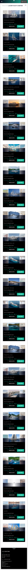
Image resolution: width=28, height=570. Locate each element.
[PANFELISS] (14, 217)
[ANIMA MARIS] (14, 16)
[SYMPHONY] (14, 172)
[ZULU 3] (14, 128)
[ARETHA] (14, 462)
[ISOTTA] (14, 328)
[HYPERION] (14, 485)
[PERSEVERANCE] (14, 440)
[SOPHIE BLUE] (14, 239)
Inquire (20, 26)
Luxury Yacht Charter (12, 5)
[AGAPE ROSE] (14, 284)
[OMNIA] (14, 195)
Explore (24, 1)
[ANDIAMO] (14, 395)
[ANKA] (14, 262)
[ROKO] (14, 105)
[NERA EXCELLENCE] (14, 83)
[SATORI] (14, 38)
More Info (12, 26)
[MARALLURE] (14, 150)
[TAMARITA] (14, 61)
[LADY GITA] (14, 529)
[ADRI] (14, 507)
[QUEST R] (14, 418)
